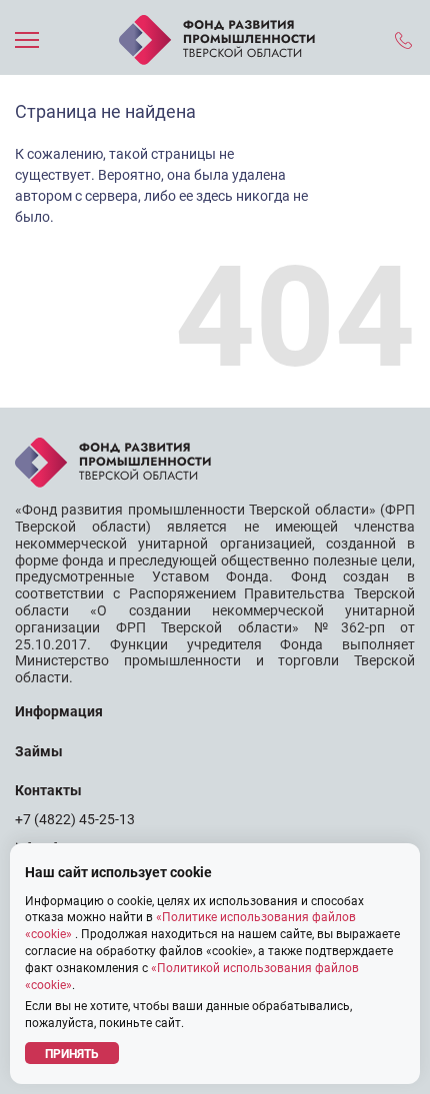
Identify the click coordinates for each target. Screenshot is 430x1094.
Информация (59, 711)
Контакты (48, 790)
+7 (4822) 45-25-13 (75, 819)
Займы (39, 751)
